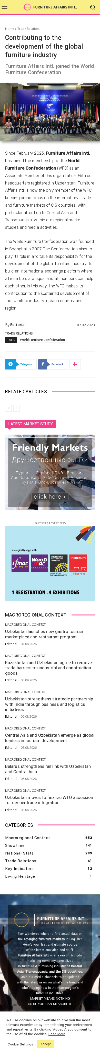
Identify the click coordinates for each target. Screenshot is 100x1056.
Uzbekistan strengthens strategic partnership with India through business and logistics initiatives (49, 704)
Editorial (18, 325)
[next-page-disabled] (16, 408)
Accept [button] (46, 1044)
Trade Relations (28, 29)
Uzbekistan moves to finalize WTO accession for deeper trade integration (49, 800)
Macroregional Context (25, 624)
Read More (56, 1034)
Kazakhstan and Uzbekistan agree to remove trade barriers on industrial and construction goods (48, 668)
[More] (75, 364)
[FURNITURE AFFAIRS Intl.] (50, 7)
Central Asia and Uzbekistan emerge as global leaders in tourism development (49, 738)
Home (9, 29)
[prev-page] (8, 408)
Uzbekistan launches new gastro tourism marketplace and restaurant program (45, 634)
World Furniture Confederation (42, 340)
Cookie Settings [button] (20, 1044)
